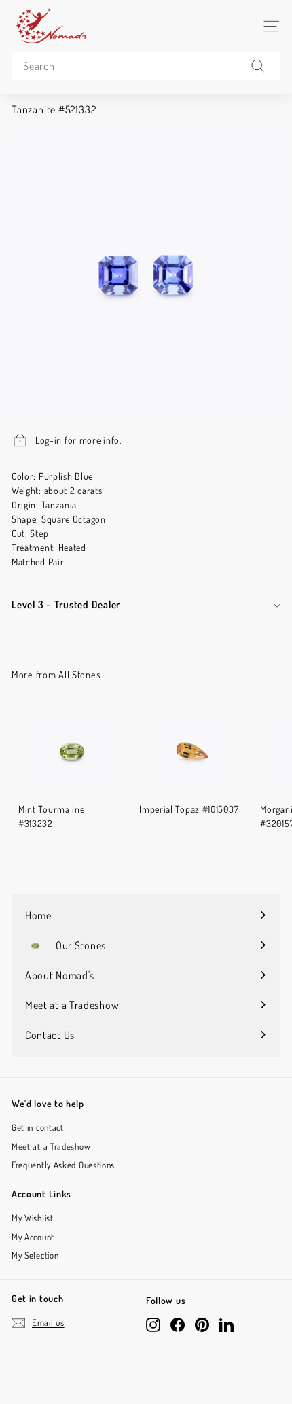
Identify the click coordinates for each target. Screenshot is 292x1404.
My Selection (35, 1255)
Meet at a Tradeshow (51, 1146)
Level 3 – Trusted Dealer (66, 604)
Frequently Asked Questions (63, 1164)
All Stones (79, 674)
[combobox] (146, 66)
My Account (33, 1236)
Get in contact (38, 1127)
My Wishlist (33, 1217)
